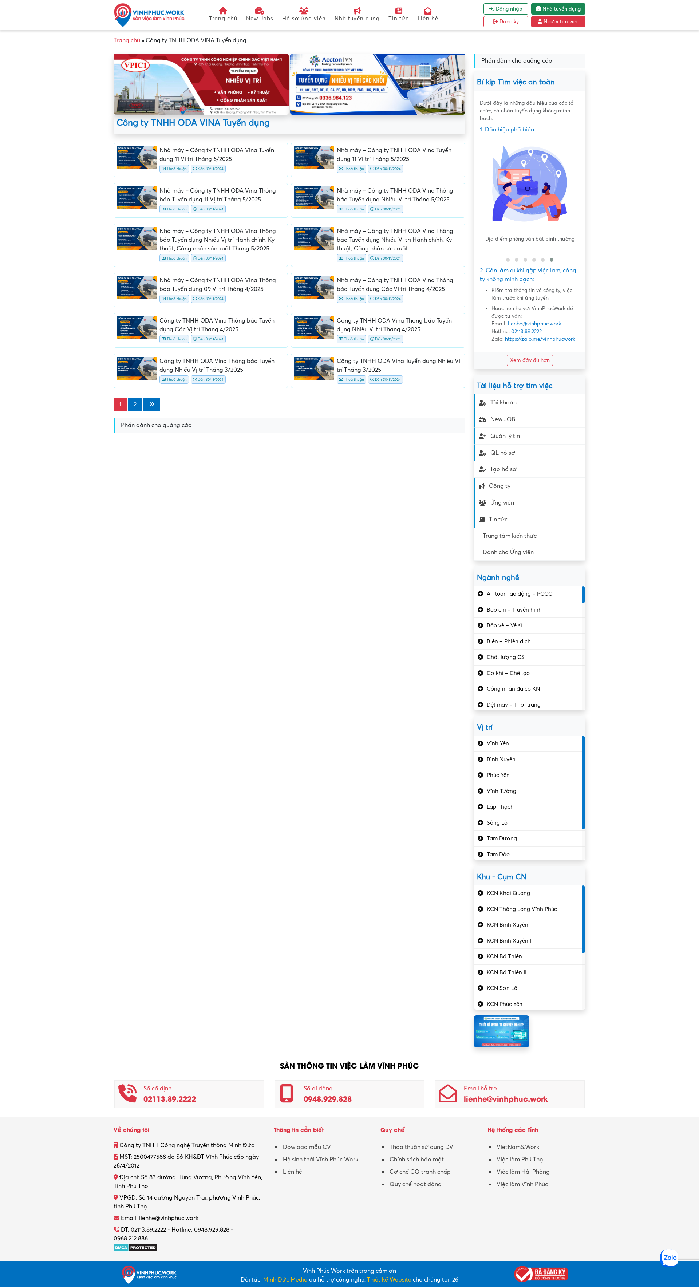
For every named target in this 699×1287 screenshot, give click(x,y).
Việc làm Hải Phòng (523, 1172)
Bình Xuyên (501, 759)
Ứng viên (502, 503)
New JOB (502, 419)
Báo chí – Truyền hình (514, 610)
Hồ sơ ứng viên (304, 18)
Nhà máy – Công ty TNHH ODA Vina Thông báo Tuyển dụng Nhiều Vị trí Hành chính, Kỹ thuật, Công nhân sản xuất (395, 240)
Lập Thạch (500, 807)
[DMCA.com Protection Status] (136, 1247)
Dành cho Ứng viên (508, 552)
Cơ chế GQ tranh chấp (420, 1172)
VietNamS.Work (518, 1147)
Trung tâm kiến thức (510, 536)
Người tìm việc (560, 21)
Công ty (499, 486)
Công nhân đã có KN (513, 689)
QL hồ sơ (502, 453)
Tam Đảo (498, 854)
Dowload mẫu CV (307, 1147)
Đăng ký (508, 21)
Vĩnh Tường (501, 791)
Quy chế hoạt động (416, 1184)
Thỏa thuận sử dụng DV (421, 1147)
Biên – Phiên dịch (509, 641)
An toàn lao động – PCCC (519, 594)
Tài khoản (503, 402)
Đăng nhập (508, 9)
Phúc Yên (498, 775)
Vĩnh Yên (498, 743)
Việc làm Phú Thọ (520, 1159)
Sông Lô (497, 823)
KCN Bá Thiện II (506, 972)
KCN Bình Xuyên (507, 925)
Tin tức (398, 18)
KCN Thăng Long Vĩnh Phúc (522, 909)
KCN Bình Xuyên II (510, 941)
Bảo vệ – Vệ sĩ (504, 625)
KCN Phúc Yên (504, 1004)
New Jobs (259, 18)
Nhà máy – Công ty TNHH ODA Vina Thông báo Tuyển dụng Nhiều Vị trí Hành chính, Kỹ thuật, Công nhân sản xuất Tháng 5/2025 (217, 240)
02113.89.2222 (526, 331)
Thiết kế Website (389, 1279)
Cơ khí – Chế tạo (508, 673)
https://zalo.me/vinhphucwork (540, 339)
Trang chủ (223, 18)
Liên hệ (428, 18)
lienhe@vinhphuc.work (534, 324)
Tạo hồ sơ (503, 469)
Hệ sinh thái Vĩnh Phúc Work (320, 1159)
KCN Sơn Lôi (503, 988)
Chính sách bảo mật (417, 1159)
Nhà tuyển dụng (357, 18)
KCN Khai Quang (508, 893)
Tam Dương (502, 838)
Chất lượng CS (506, 657)
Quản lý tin (505, 436)
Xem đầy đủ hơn (530, 360)
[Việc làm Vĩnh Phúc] (149, 15)
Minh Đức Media (285, 1279)
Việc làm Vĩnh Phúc (522, 1184)
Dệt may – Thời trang (514, 705)
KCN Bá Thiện (504, 956)
